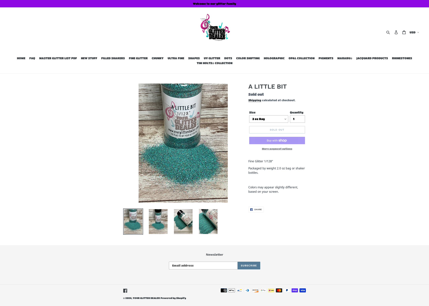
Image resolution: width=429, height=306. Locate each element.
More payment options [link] (277, 148)
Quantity (296, 112)
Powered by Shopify (173, 298)
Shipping (254, 100)
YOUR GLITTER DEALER (146, 298)
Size (252, 112)
